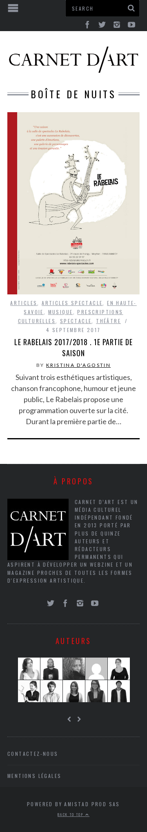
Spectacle (76, 320)
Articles (23, 302)
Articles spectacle (72, 302)
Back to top (71, 814)
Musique (60, 311)
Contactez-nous (32, 753)
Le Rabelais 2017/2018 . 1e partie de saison (73, 347)
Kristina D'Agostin (78, 365)
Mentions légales (34, 775)
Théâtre (108, 320)
